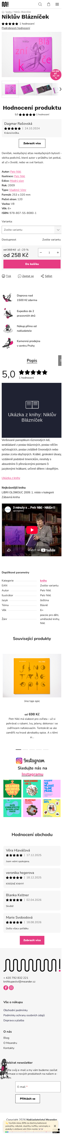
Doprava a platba (13, 1020)
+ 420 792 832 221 (15, 978)
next (60, 674)
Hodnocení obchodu (32, 835)
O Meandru (10, 1043)
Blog (6, 1038)
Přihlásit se (27, 1099)
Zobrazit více (32, 143)
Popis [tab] (32, 360)
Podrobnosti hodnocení (16, 28)
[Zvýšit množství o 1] (57, 252)
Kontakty (8, 1048)
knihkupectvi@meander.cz (19, 981)
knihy (43, 580)
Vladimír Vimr (17, 190)
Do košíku (32, 264)
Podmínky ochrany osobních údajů (24, 1015)
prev (3, 674)
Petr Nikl (15, 172)
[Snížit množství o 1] (40, 252)
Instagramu (32, 774)
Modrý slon (17, 181)
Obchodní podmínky (15, 1010)
